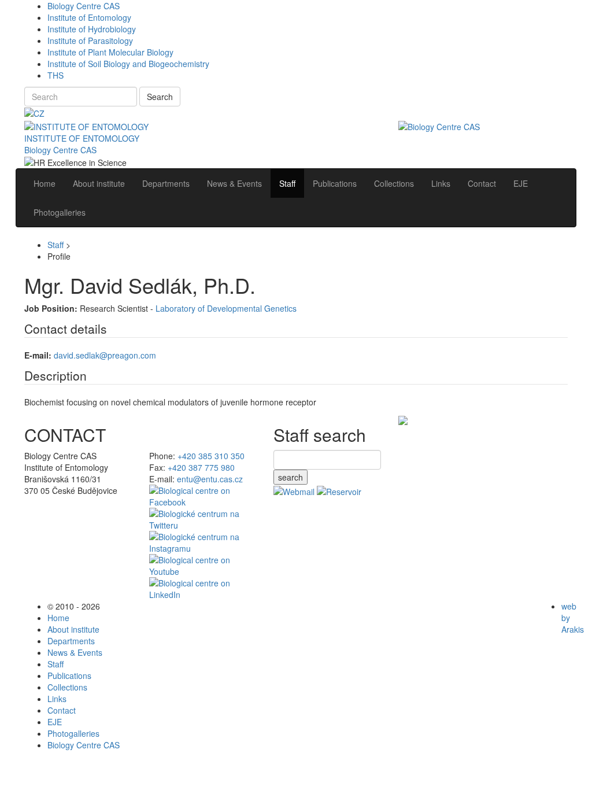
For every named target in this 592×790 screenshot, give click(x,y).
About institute (73, 629)
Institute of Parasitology (90, 40)
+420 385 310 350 (211, 456)
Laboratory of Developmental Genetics (226, 308)
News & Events (74, 652)
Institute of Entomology (89, 17)
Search (160, 96)
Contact (61, 710)
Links (56, 698)
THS (55, 75)
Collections (67, 687)
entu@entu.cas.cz (210, 479)
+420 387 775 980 (201, 467)
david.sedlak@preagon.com (105, 355)
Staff (55, 244)
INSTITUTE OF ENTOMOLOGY (81, 138)
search (290, 477)
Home (58, 617)
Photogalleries (73, 733)
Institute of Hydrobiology (91, 29)
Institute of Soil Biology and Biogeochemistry (128, 63)
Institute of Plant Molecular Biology (110, 52)
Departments (71, 641)
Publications (69, 675)
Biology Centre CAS (83, 6)
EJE (54, 722)
